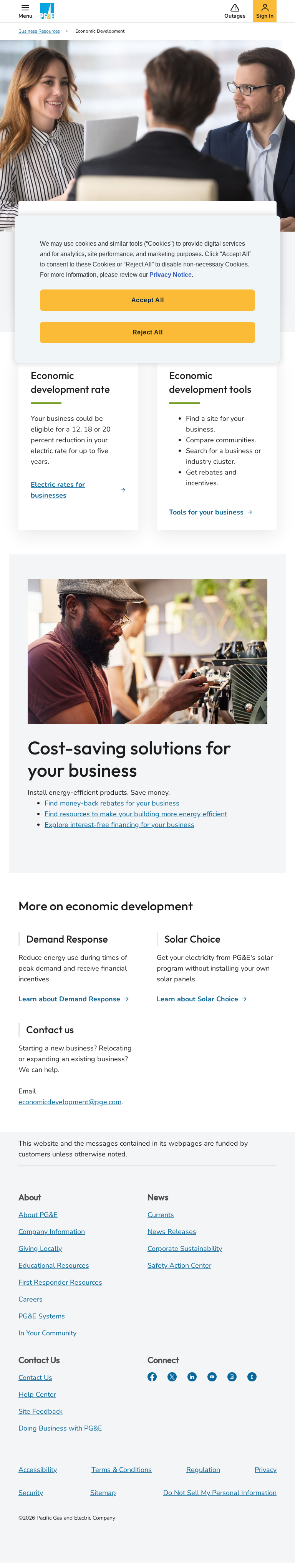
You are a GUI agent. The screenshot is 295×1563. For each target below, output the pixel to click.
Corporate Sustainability (185, 1248)
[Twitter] (172, 1377)
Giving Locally (40, 1248)
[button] (25, 11)
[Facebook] (152, 1377)
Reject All (148, 332)
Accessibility (37, 1469)
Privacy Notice (170, 274)
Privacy (266, 1469)
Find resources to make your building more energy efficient (136, 814)
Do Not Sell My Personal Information (220, 1492)
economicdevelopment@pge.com (69, 1102)
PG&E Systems (41, 1316)
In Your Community (47, 1333)
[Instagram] (232, 1377)
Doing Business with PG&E (60, 1428)
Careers (30, 1299)
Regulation (203, 1469)
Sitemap (103, 1492)
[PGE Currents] (252, 1377)
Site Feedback (40, 1411)
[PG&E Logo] (47, 11)
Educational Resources (53, 1265)
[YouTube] (212, 1377)
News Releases (172, 1231)
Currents (161, 1214)
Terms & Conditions (121, 1469)
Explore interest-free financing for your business (119, 824)
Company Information (51, 1231)
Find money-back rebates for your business (112, 803)
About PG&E (38, 1214)
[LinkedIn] (192, 1377)
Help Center (37, 1394)
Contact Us (35, 1377)
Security (30, 1492)
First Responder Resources (60, 1282)
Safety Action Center (179, 1265)
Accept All (147, 300)
